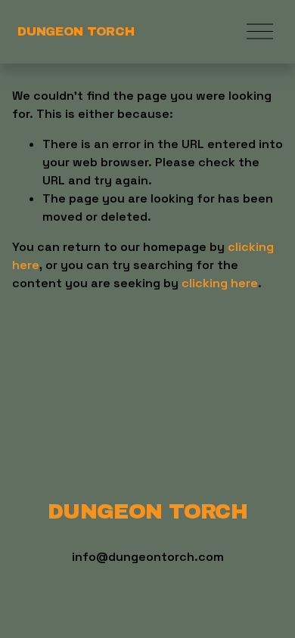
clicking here (220, 283)
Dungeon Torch (75, 31)
